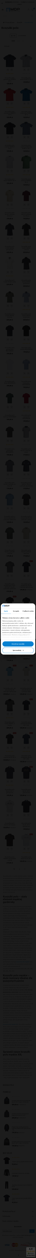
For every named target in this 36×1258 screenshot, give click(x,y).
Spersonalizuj (17, 650)
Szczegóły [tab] (16, 611)
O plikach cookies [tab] (28, 611)
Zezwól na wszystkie (18, 644)
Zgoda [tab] (6, 611)
